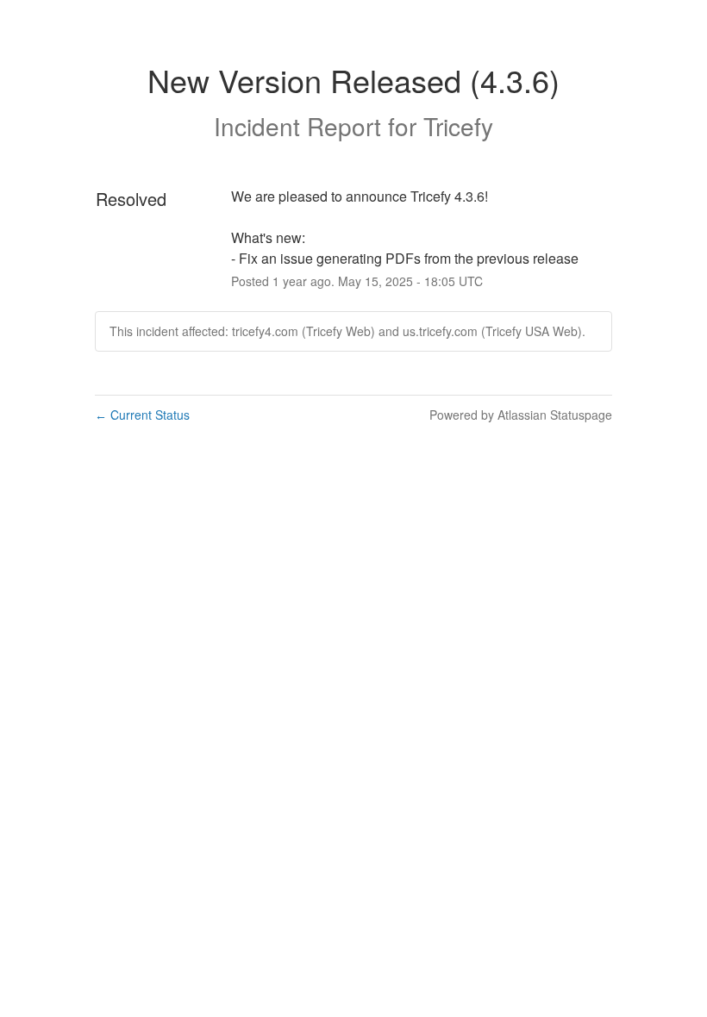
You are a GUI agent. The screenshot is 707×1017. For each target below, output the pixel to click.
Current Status (142, 414)
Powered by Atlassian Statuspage (520, 414)
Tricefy (458, 126)
